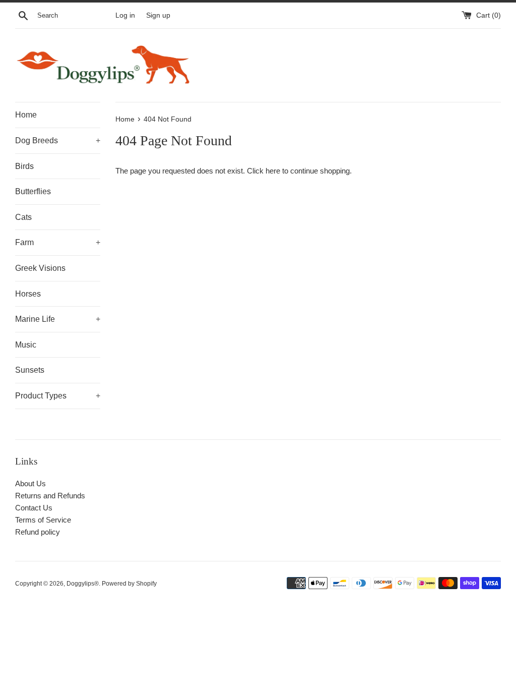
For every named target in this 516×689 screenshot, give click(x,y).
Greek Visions (40, 268)
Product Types (57, 395)
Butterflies (33, 191)
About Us (30, 483)
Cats (23, 217)
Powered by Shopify (129, 583)
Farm (57, 242)
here (273, 170)
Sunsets (29, 370)
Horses (28, 294)
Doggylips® (83, 583)
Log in (125, 15)
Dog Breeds (57, 140)
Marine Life (57, 319)
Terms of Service (43, 519)
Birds (24, 166)
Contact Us (33, 507)
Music (25, 344)
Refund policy (37, 532)
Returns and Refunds (50, 495)
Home (26, 114)
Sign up (158, 15)
